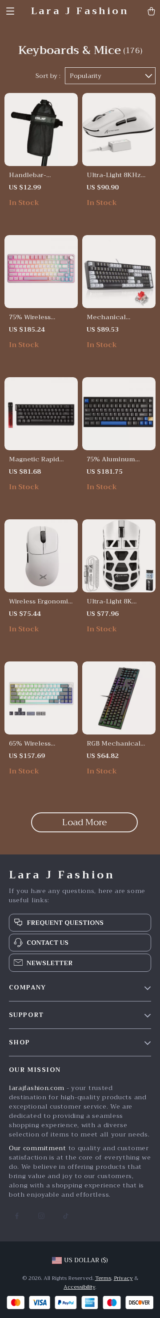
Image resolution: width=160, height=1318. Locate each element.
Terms (103, 1278)
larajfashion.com (36, 1087)
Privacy (123, 1278)
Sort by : (48, 75)
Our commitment (37, 1148)
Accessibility (79, 1287)
